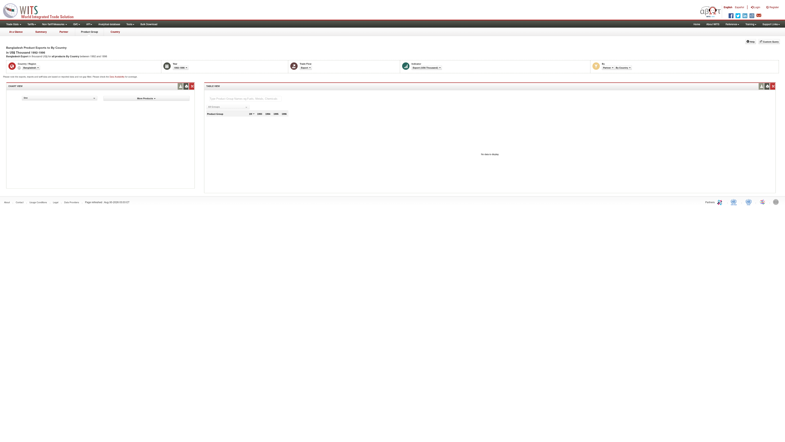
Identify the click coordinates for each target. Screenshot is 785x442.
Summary (41, 32)
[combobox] (59, 98)
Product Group (89, 32)
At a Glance (16, 32)
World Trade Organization (763, 202)
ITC (720, 202)
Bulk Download (148, 24)
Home (696, 24)
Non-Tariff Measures (53, 24)
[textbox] (245, 98)
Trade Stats (12, 24)
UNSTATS (749, 202)
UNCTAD (734, 202)
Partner (63, 32)
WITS (41, 10)
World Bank (777, 202)
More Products (145, 98)
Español (739, 7)
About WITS (712, 24)
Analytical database (109, 24)
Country (115, 32)
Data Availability (117, 76)
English (728, 7)
